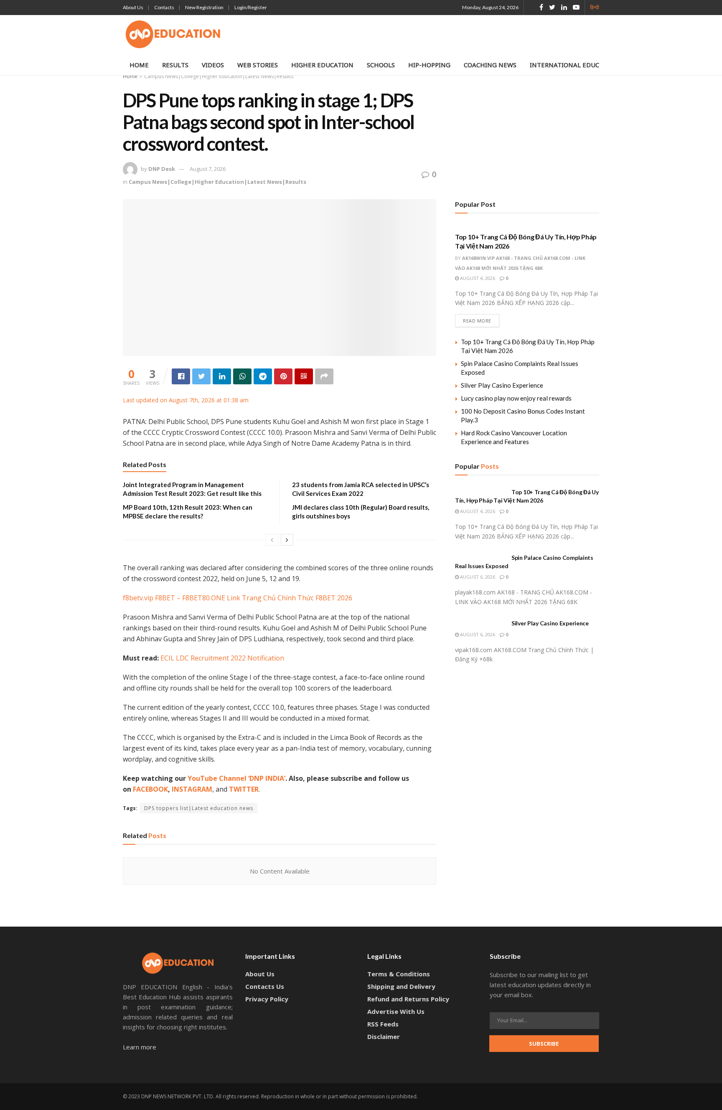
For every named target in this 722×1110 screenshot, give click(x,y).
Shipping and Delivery (401, 986)
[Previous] (272, 540)
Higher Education (322, 65)
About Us (133, 7)
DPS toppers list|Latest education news (198, 808)
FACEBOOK (150, 789)
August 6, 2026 (477, 577)
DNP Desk (161, 169)
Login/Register (250, 7)
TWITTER (244, 789)
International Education (574, 65)
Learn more (139, 1047)
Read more (477, 321)
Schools (381, 65)
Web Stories (257, 65)
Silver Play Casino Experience (502, 385)
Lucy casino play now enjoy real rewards (516, 398)
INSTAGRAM (192, 789)
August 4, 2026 (477, 278)
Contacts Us (264, 986)
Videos (213, 65)
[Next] (287, 540)
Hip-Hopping (429, 65)
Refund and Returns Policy (408, 999)
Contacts (164, 7)
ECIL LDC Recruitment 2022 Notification (222, 658)
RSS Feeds (383, 1024)
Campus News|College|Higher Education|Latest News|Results (218, 76)
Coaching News (490, 65)
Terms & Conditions (398, 974)
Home (139, 65)
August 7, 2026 (208, 169)
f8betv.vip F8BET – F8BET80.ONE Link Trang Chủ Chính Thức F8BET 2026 (237, 597)
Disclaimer (383, 1036)
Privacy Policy (266, 999)
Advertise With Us (396, 1011)
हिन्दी (594, 7)
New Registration (204, 7)
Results (175, 65)
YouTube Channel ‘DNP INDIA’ (236, 778)
